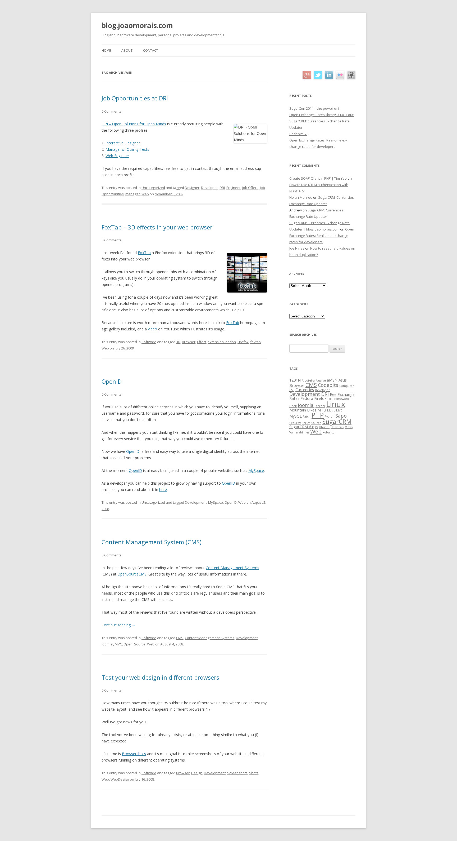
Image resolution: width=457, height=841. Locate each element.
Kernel (320, 406)
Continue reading (118, 624)
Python (329, 416)
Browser (188, 341)
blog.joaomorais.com (137, 25)
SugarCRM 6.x (301, 426)
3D (178, 341)
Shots (253, 773)
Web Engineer (117, 155)
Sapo (341, 416)
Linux (335, 404)
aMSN (332, 380)
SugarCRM (336, 421)
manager (132, 194)
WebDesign (120, 779)
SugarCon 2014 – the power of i (314, 108)
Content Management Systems (232, 567)
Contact (150, 50)
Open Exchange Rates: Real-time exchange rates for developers (321, 235)
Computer (346, 386)
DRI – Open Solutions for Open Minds (134, 123)
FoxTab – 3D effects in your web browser (157, 227)
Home (106, 50)
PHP (318, 415)
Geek (293, 406)
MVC (118, 644)
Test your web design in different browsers (160, 677)
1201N (295, 380)
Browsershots (134, 753)
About (126, 50)
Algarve (321, 380)
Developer (209, 187)
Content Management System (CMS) (152, 542)
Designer (192, 187)
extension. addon (222, 341)
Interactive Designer (123, 142)
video (152, 328)
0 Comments (111, 111)
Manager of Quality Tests (127, 149)
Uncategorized (153, 187)
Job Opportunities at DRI (135, 98)
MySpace (256, 470)
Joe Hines (296, 248)
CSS (291, 390)
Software (148, 341)
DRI (222, 187)
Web (145, 194)
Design (196, 773)
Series (306, 423)
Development (196, 502)
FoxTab (144, 252)
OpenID (112, 381)
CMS (179, 637)
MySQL (295, 416)
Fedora (306, 398)
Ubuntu (324, 427)
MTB (321, 410)
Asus (343, 380)
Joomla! (107, 644)
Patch (306, 416)
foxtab (255, 341)
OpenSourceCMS (132, 574)
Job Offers (250, 187)
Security (295, 423)
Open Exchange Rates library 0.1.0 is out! (321, 114)
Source (139, 644)
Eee (333, 394)
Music (331, 410)
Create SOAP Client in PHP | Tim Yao (318, 178)
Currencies (304, 389)
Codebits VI (298, 133)
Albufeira (308, 380)
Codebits (328, 385)
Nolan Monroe (300, 197)
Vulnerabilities (299, 432)
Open (128, 644)
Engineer (233, 187)
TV (316, 427)
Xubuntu (329, 432)
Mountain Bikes (302, 410)
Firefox (243, 341)
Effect (201, 341)
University (337, 427)
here (163, 489)
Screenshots (237, 773)
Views (349, 427)
